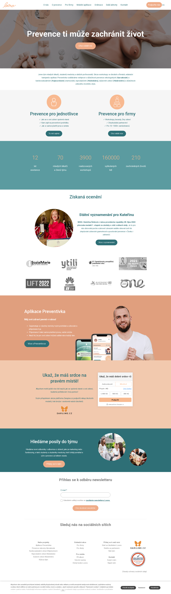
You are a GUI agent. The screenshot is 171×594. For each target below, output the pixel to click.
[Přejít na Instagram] (82, 532)
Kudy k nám (111, 560)
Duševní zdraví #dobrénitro (43, 557)
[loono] (9, 5)
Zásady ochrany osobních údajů (134, 572)
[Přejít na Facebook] (74, 532)
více (63, 590)
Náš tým (112, 551)
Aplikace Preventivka (43, 545)
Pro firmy (80, 545)
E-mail (64, 490)
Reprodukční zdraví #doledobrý (43, 554)
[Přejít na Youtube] (89, 532)
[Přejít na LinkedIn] (97, 532)
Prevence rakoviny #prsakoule (43, 548)
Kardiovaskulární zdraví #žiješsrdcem (43, 551)
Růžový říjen (43, 560)
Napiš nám (112, 563)
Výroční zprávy (80, 560)
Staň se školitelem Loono (112, 545)
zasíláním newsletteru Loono (98, 500)
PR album (80, 557)
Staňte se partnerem (112, 548)
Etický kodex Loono (80, 563)
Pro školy (80, 548)
